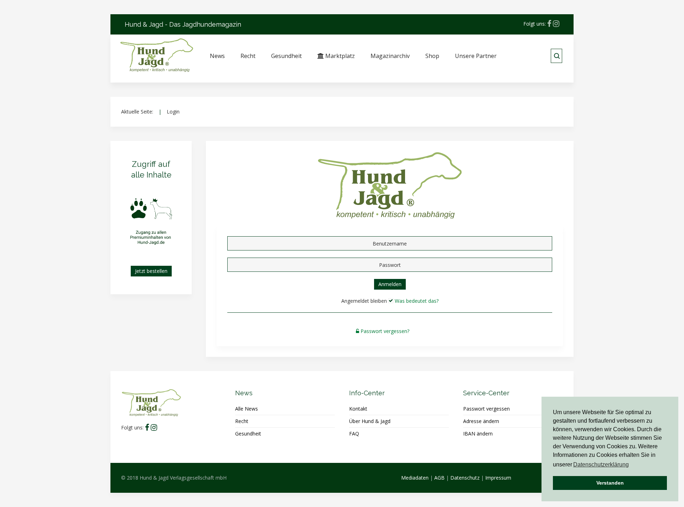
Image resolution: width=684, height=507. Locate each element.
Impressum (498, 477)
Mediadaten (415, 477)
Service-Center (486, 393)
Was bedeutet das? (417, 300)
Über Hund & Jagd (369, 421)
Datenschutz (465, 477)
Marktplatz (339, 56)
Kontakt (358, 408)
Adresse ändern (481, 421)
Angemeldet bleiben (364, 300)
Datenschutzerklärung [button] (601, 464)
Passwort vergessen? (385, 331)
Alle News (246, 408)
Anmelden (389, 284)
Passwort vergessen (486, 408)
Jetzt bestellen (151, 271)
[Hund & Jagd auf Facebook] (549, 23)
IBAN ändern (478, 433)
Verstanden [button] (610, 483)
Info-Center (367, 393)
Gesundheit (286, 56)
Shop (432, 56)
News (217, 56)
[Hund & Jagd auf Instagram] (556, 23)
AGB (439, 477)
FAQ (354, 433)
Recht (247, 56)
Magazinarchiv (390, 56)
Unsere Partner (476, 56)
